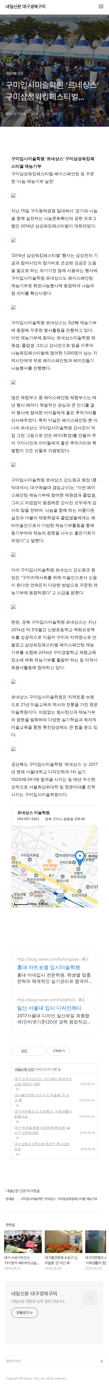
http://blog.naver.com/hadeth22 (46, 999)
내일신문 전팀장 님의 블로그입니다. (38, 1301)
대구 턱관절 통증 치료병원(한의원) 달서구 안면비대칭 (42, 1130)
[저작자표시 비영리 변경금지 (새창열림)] (77, 1051)
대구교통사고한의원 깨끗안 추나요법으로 (42, 1146)
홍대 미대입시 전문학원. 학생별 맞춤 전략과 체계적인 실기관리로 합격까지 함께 (54, 978)
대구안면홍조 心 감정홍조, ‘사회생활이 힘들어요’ (43, 1113)
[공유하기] (32, 1051)
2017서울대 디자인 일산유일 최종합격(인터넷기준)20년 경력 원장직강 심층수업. (53, 1019)
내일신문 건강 (24, 1069)
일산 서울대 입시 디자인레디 (49, 1008)
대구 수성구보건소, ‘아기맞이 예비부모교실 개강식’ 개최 (43, 1081)
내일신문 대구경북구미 (26, 6)
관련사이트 (13, 1361)
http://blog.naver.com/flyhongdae (48, 959)
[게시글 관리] (39, 1051)
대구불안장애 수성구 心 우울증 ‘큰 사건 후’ (41, 1097)
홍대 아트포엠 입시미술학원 (48, 967)
